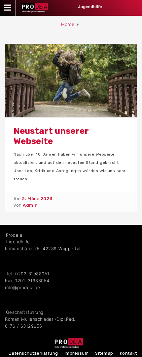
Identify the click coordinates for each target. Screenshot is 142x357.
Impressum (77, 353)
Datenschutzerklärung (33, 353)
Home (67, 24)
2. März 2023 (37, 198)
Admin (30, 205)
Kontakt (128, 353)
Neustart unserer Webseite (51, 136)
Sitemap (104, 353)
